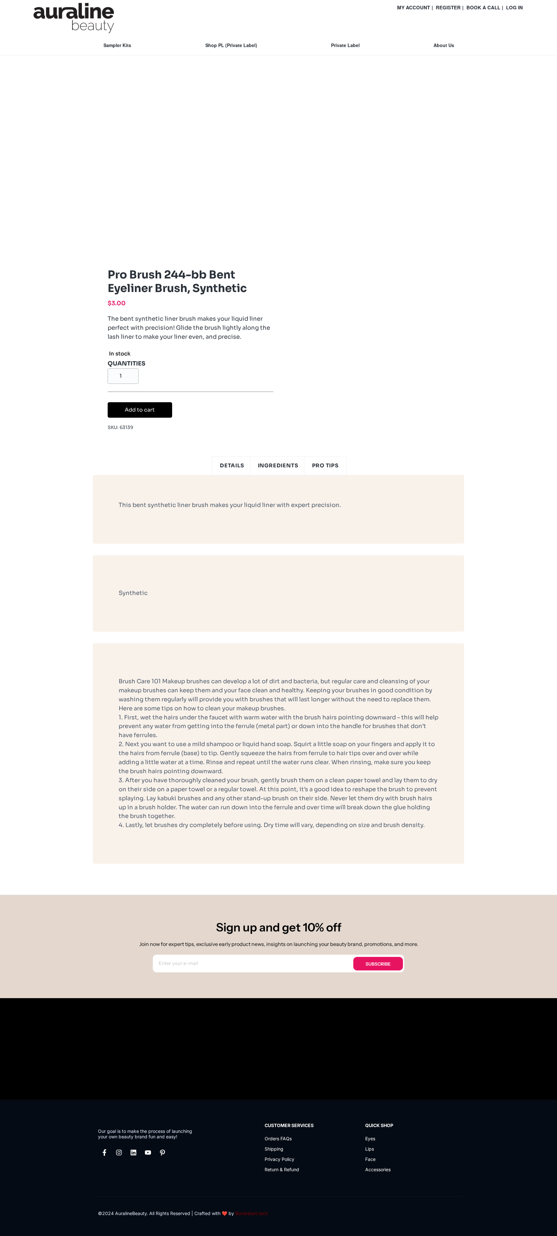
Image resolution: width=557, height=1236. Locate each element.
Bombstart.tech (251, 1213)
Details (232, 465)
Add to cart (140, 409)
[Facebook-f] (104, 1152)
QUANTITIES (126, 363)
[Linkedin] (133, 1152)
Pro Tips (325, 465)
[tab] (232, 465)
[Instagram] (118, 1152)
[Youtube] (148, 1152)
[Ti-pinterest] (162, 1152)
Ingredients (278, 465)
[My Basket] (522, 23)
